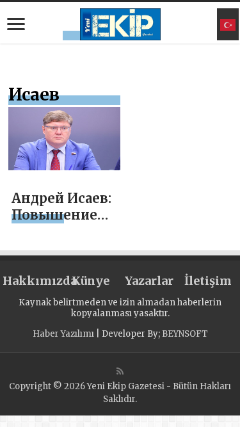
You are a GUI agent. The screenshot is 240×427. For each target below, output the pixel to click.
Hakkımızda (32, 280)
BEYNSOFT (185, 333)
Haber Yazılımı (63, 333)
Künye (90, 280)
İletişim (208, 280)
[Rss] (120, 371)
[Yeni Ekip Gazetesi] (120, 22)
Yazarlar (149, 280)
